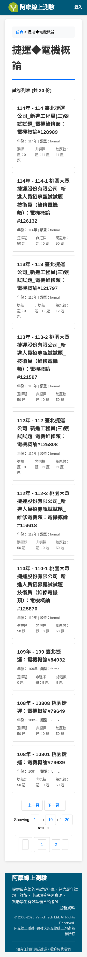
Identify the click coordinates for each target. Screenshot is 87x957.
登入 (78, 7)
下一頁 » (55, 805)
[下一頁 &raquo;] (65, 844)
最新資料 (67, 908)
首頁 (19, 32)
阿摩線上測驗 (36, 7)
